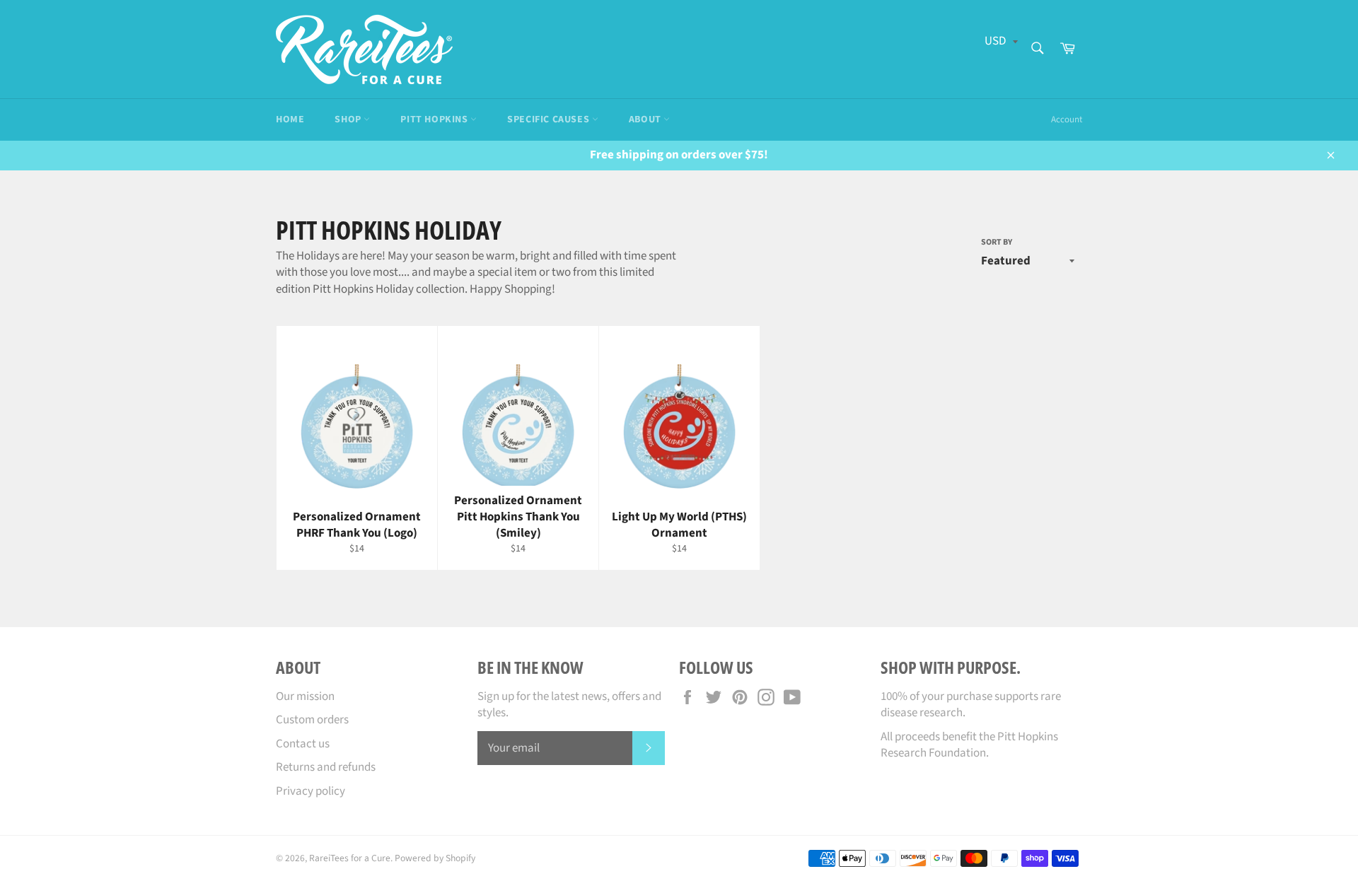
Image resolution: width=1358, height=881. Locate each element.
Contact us (303, 743)
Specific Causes (549, 119)
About (646, 119)
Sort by (996, 242)
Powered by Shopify (435, 858)
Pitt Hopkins (435, 119)
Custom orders (312, 719)
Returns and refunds (326, 767)
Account (1066, 119)
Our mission (305, 696)
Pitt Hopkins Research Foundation (969, 745)
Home (290, 119)
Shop (349, 119)
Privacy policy (310, 791)
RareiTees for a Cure (349, 858)
